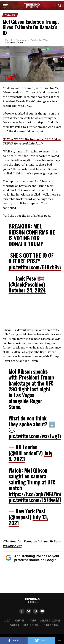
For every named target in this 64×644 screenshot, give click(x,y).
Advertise (19, 620)
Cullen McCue (15, 42)
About (7, 620)
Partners (14, 625)
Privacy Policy (51, 625)
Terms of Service (31, 625)
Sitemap (32, 620)
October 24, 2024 (27, 290)
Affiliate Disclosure (50, 620)
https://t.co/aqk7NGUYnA (36, 494)
